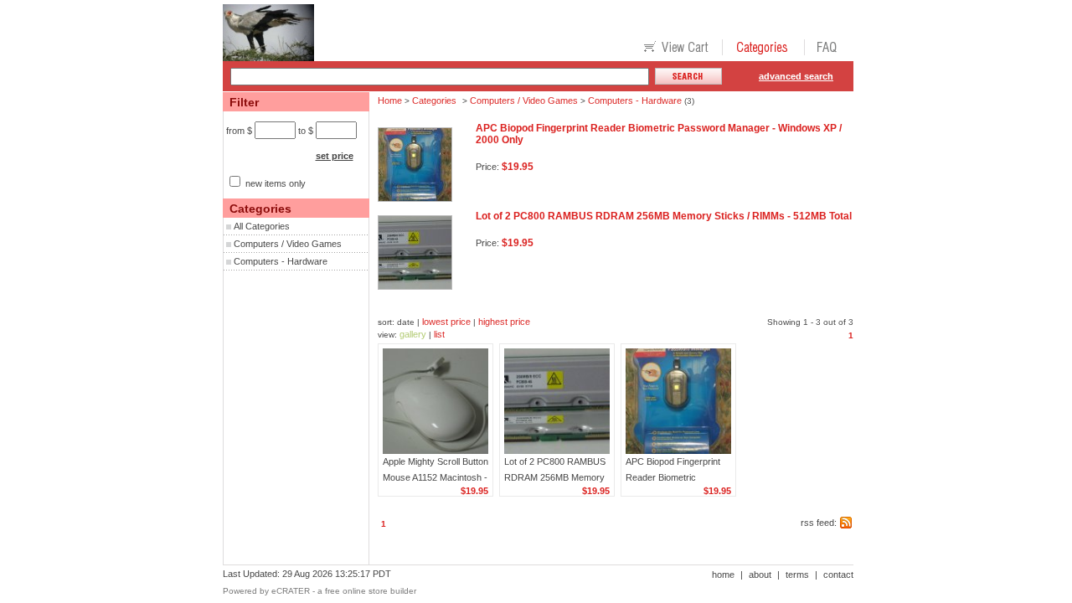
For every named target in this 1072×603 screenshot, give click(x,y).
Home (390, 100)
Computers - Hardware (280, 261)
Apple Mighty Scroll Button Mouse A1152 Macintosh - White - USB (435, 477)
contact (838, 575)
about (760, 575)
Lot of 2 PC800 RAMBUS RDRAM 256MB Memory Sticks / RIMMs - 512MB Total (664, 216)
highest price (504, 322)
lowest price (446, 322)
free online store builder (370, 590)
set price (334, 156)
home (723, 575)
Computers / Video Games (288, 244)
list (439, 334)
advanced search (796, 76)
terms (797, 575)
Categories (434, 100)
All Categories (262, 226)
